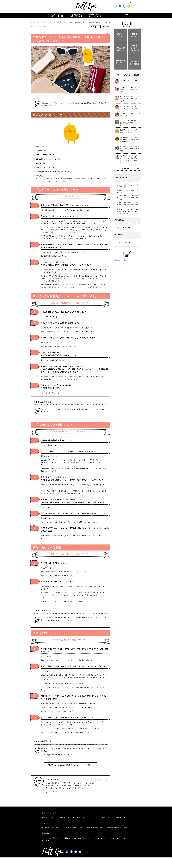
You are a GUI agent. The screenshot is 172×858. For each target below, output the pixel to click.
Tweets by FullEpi (120, 260)
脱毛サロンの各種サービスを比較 (117, 827)
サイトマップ (114, 838)
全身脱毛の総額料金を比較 (74, 827)
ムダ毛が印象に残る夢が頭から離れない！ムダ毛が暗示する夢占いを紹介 (128, 204)
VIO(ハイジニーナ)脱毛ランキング (101, 817)
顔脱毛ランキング (81, 817)
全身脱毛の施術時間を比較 (95, 827)
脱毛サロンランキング (49, 817)
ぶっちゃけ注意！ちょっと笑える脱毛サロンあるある (128, 186)
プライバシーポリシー (99, 838)
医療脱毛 (136, 75)
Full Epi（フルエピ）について (51, 838)
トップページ (36, 22)
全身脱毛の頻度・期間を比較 (58, 15)
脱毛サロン (127, 75)
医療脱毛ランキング (66, 817)
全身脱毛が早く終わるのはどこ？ (52, 827)
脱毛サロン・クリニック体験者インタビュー (53, 22)
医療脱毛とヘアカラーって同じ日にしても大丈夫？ (128, 191)
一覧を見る (126, 168)
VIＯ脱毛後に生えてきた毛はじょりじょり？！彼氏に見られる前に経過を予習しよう (128, 197)
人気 (118, 75)
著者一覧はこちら (101, 779)
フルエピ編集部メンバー (81, 838)
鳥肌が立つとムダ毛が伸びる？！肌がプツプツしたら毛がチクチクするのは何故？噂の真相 (128, 211)
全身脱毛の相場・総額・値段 (76, 15)
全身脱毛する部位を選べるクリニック (95, 15)
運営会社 (67, 838)
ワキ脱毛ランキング (122, 817)
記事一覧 (54, 791)
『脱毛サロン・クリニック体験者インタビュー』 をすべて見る (69, 765)
